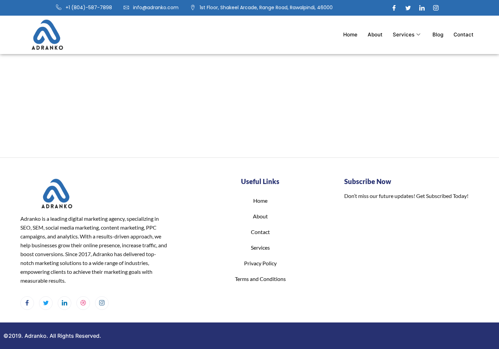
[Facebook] (394, 8)
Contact (464, 34)
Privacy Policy (260, 263)
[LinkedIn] (422, 8)
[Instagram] (436, 8)
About (375, 34)
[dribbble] (83, 303)
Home (350, 34)
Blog (437, 34)
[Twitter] (408, 8)
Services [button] (403, 34)
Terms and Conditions (260, 279)
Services (260, 247)
